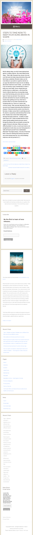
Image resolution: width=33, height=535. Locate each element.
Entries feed (6, 403)
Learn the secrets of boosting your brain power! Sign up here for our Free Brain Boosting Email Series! (7, 497)
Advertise (5, 365)
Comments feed (7, 406)
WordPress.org (6, 408)
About (4, 362)
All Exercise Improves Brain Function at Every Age (14, 346)
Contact (5, 367)
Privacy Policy (6, 519)
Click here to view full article (9, 141)
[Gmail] (27, 148)
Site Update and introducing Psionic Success (13, 337)
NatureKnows (19, 39)
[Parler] (25, 148)
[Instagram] (23, 148)
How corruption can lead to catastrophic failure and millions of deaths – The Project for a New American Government (15, 350)
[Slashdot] (22, 151)
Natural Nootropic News (15, 158)
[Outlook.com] (10, 151)
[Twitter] (6, 148)
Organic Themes (19, 530)
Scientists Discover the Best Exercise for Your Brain (18, 167)
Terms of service (7, 386)
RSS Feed (26, 530)
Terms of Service (6, 517)
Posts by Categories (8, 380)
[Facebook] (4, 148)
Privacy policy (6, 383)
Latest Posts (6, 370)
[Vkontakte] (19, 148)
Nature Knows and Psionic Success (16, 11)
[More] (24, 151)
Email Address (8, 231)
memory (6, 160)
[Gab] (17, 148)
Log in (4, 400)
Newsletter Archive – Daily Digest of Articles (13, 378)
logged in (13, 178)
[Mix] (14, 148)
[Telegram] (8, 151)
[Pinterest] (10, 148)
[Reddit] (8, 148)
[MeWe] (12, 148)
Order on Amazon (7, 320)
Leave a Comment (7, 41)
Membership (6, 373)
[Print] (21, 148)
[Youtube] (29, 148)
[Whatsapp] (15, 148)
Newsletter (5, 375)
